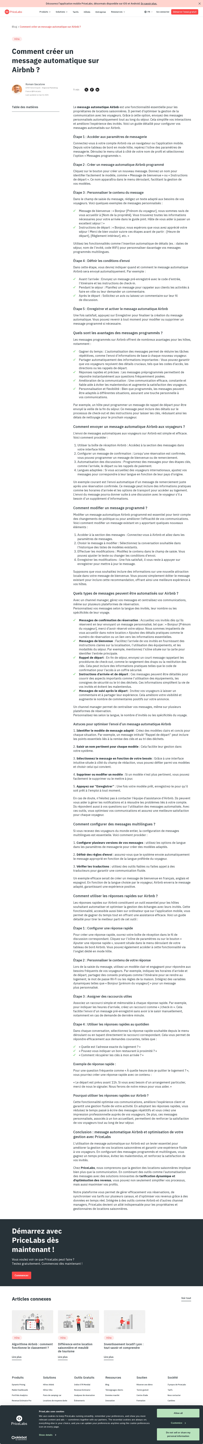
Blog (14, 26)
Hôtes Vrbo (47, 1390)
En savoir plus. (149, 3)
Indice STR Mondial (82, 1384)
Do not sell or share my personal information (178, 1434)
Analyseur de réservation (84, 1395)
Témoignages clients (114, 1390)
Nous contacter (174, 1395)
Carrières (171, 1401)
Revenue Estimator (82, 1390)
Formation (141, 1401)
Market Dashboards (20, 1390)
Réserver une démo (145, 1384)
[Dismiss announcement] (199, 3)
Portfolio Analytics (20, 1395)
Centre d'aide (142, 1395)
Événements (79, 1401)
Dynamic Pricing (18, 1384)
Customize (176, 1423)
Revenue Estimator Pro (21, 1401)
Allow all (178, 1413)
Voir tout (186, 1298)
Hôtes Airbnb (48, 1384)
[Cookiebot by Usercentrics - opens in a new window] (19, 1438)
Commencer (22, 1275)
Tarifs (75, 12)
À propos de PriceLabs (177, 1384)
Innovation (110, 1401)
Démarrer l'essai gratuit (184, 12)
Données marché (112, 1395)
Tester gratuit (143, 1390)
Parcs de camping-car (52, 1395)
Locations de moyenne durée (55, 1401)
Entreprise (101, 12)
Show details (45, 1435)
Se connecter (162, 12)
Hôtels (87, 12)
